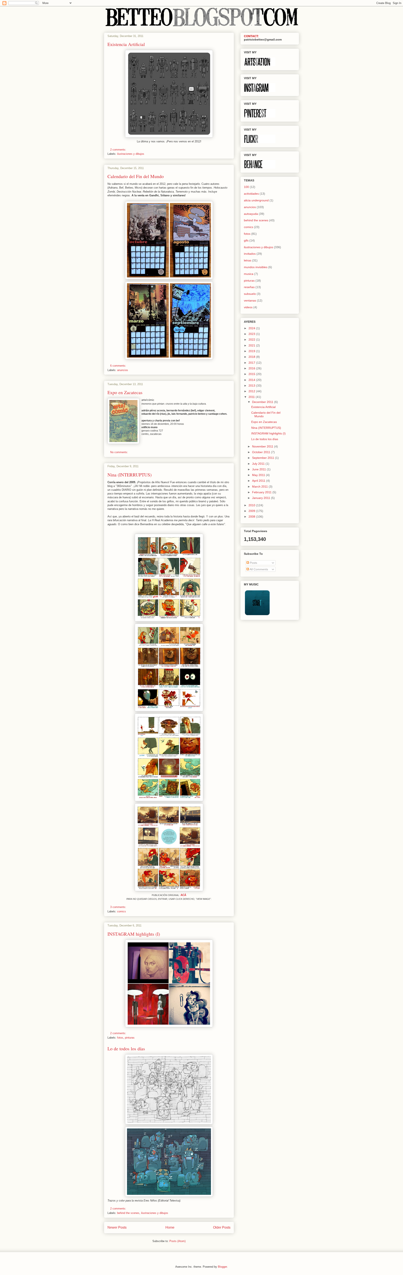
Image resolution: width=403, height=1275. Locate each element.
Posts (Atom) (177, 1241)
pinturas (130, 1037)
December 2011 (263, 402)
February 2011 (262, 492)
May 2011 (259, 475)
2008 (252, 516)
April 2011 (259, 480)
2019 (252, 351)
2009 (252, 511)
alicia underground (256, 200)
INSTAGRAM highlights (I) (133, 934)
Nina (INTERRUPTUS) (129, 475)
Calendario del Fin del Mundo (135, 176)
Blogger (222, 1266)
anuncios (122, 370)
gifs (246, 240)
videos (248, 307)
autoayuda (251, 213)
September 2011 (263, 457)
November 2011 (263, 446)
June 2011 (259, 469)
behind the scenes (128, 1213)
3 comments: (118, 907)
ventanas (250, 300)
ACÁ (183, 895)
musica (248, 273)
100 (246, 187)
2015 (252, 374)
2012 (252, 391)
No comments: (119, 452)
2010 (252, 505)
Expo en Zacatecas (125, 392)
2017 (252, 362)
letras (247, 260)
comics (121, 911)
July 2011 (259, 463)
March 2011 (260, 486)
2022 (252, 339)
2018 (252, 356)
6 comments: (118, 365)
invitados (250, 253)
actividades (251, 193)
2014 (252, 380)
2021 (252, 345)
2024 (252, 328)
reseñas (249, 287)
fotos (120, 1037)
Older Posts (221, 1227)
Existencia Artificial (126, 44)
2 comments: (118, 149)
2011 (252, 397)
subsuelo (250, 293)
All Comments (258, 569)
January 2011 (261, 498)
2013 (252, 385)
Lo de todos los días (126, 1048)
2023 (252, 334)
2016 (252, 368)
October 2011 (261, 452)
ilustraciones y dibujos (130, 153)
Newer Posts (117, 1227)
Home (169, 1227)
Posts (253, 562)
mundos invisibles (255, 267)
